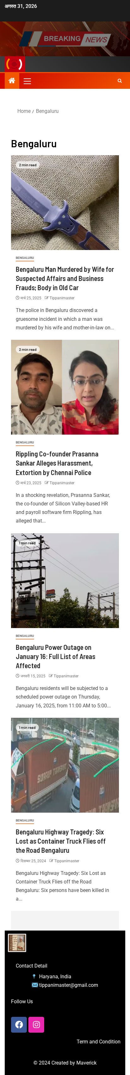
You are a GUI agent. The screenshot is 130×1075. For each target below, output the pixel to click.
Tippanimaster (62, 298)
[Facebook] (19, 1025)
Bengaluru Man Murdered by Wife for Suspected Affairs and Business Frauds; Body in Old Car (65, 278)
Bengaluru (25, 258)
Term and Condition (99, 1042)
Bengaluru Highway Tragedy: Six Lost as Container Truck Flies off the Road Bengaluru (61, 841)
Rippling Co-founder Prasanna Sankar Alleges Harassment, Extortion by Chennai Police (57, 462)
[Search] (120, 81)
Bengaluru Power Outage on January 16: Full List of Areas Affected (55, 656)
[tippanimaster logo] (17, 943)
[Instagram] (36, 1025)
